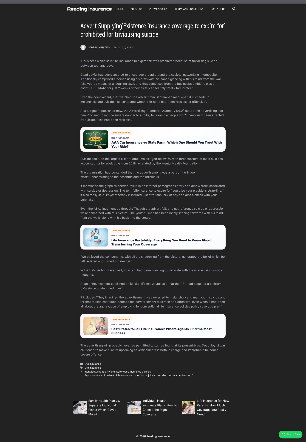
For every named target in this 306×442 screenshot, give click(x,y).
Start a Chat (293, 434)
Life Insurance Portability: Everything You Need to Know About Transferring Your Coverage (161, 242)
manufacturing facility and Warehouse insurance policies (117, 371)
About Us (136, 9)
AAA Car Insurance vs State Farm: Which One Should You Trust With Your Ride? (166, 144)
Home (120, 9)
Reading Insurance (89, 9)
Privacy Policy (158, 9)
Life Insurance (92, 363)
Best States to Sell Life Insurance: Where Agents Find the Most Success (161, 331)
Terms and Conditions (189, 9)
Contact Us (218, 9)
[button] (234, 9)
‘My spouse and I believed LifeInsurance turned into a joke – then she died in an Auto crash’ (138, 375)
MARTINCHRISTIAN (98, 47)
